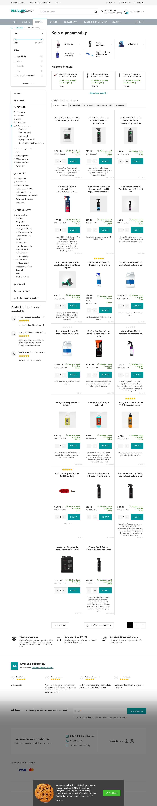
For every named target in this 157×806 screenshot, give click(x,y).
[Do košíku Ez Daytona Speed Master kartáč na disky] (74, 517)
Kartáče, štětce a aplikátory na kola (31, 143)
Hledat (95, 12)
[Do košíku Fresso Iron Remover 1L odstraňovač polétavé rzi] (105, 517)
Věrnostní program (17, 2)
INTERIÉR (21, 173)
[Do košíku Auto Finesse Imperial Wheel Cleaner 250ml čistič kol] (137, 230)
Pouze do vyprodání (29, 75)
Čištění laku (20, 115)
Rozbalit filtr (27, 83)
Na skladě (29, 56)
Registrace (140, 2)
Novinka (29, 66)
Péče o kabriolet (22, 159)
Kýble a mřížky (21, 242)
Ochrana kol (23, 136)
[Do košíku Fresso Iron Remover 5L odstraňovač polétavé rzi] (74, 590)
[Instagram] (132, 741)
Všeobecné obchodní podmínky (40, 2)
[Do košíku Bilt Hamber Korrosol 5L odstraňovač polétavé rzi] (74, 375)
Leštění (18, 119)
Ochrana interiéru (22, 185)
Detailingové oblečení (24, 229)
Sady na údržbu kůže (23, 192)
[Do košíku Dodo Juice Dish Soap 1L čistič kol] (105, 446)
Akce (29, 61)
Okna (18, 152)
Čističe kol (22, 129)
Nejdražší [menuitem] (88, 105)
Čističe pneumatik (25, 133)
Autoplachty (20, 222)
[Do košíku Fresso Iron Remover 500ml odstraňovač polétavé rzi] (137, 517)
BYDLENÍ (21, 284)
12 (143, 625)
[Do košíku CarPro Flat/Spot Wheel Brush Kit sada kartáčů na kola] (105, 375)
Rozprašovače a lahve (24, 266)
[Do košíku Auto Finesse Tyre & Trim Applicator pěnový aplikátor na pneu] (74, 306)
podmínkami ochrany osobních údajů (112, 717)
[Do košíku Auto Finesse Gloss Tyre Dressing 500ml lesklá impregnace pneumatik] (105, 230)
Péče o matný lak (22, 162)
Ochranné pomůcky (23, 249)
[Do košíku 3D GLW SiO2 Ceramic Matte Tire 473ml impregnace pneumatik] (137, 161)
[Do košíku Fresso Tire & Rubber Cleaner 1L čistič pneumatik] (105, 590)
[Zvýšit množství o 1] (64, 161)
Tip (29, 71)
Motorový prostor (22, 155)
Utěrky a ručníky (21, 215)
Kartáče (18, 239)
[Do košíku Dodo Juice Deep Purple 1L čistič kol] (74, 446)
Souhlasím (113, 793)
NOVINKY (21, 100)
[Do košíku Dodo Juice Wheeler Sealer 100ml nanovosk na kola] (137, 446)
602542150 (110, 10)
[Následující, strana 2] (137, 625)
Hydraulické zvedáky (23, 235)
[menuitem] (15, 22)
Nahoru (61, 625)
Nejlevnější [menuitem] (75, 105)
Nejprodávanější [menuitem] (104, 105)
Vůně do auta (21, 178)
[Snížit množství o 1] (57, 161)
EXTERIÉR (21, 107)
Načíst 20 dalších (100, 625)
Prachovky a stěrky (22, 263)
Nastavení (59, 800)
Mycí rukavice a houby (24, 246)
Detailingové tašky (22, 225)
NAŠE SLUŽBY (23, 291)
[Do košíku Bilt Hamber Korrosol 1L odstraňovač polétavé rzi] (105, 310)
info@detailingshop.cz (82, 736)
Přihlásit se (136, 711)
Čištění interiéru (21, 182)
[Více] (139, 22)
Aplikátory (19, 218)
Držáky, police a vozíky (24, 232)
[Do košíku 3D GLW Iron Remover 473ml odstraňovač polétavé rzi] (105, 161)
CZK (111, 2)
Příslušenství (20, 202)
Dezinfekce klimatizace (24, 199)
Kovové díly (20, 166)
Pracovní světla (21, 260)
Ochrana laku (21, 122)
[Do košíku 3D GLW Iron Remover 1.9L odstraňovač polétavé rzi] (74, 161)
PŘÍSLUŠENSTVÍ (24, 210)
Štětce (18, 273)
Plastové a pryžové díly (24, 149)
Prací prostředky (22, 256)
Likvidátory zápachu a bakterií (26, 195)
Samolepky (20, 270)
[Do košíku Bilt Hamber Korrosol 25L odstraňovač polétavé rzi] (137, 306)
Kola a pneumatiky (23, 126)
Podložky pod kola (22, 253)
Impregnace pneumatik (27, 139)
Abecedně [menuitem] (120, 105)
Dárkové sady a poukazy (28, 298)
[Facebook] (126, 741)
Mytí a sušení (20, 112)
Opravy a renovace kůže (25, 189)
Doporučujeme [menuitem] (60, 105)
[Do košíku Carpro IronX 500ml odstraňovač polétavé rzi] (137, 375)
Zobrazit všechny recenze (42, 667)
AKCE (19, 93)
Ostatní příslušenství (23, 277)
